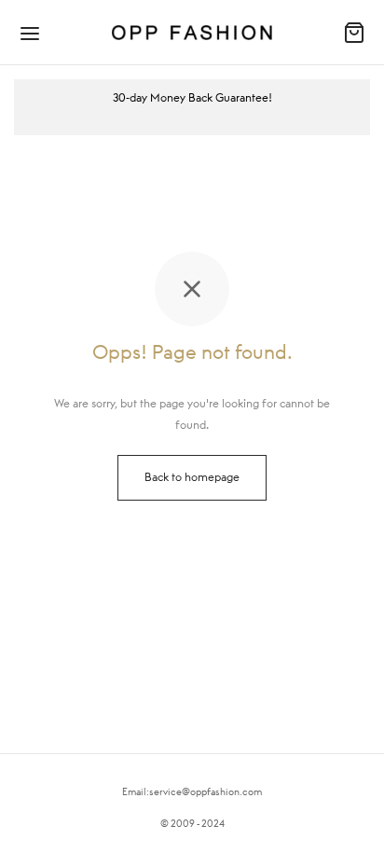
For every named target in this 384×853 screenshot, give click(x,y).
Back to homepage (192, 477)
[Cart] (354, 32)
